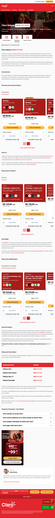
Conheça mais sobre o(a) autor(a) (11, 481)
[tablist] (27, 93)
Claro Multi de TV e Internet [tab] (9, 266)
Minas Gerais (22, 10)
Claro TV (5, 156)
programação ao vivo (48, 156)
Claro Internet (8, 75)
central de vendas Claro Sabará (26, 401)
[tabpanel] (27, 123)
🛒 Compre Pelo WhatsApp (39, 1)
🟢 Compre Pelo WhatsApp (47, 491)
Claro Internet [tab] (5, 92)
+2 (16, 195)
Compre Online (12, 123)
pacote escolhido (31, 164)
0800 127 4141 (22, 25)
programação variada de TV (37, 251)
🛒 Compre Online (34, 491)
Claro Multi (5, 242)
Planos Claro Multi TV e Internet (27, 322)
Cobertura (14, 10)
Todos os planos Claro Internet (27, 147)
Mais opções (26, 496)
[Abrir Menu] (52, 6)
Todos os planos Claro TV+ (27, 234)
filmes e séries (19, 158)
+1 (38, 285)
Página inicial (6, 10)
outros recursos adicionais (17, 252)
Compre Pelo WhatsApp (12, 127)
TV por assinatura (40, 332)
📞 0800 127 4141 (49, 1)
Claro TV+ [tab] (4, 177)
